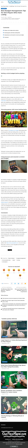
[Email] (25, 283)
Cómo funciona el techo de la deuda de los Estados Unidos (13, 298)
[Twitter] (15, 283)
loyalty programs (4, 202)
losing (12, 19)
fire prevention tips (4, 19)
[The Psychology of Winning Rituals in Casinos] (14, 405)
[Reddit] (22, 283)
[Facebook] (11, 283)
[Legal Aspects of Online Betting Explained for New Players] (14, 329)
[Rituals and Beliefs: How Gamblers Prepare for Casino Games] (14, 380)
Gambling (4, 8)
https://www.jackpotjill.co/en (12, 242)
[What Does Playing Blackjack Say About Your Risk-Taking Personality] (14, 355)
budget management (15, 18)
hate (10, 19)
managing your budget (13, 130)
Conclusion (6, 37)
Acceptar (14, 446)
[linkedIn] (18, 283)
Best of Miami (8, 18)
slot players (16, 19)
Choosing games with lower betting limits (12, 32)
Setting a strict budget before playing (11, 30)
